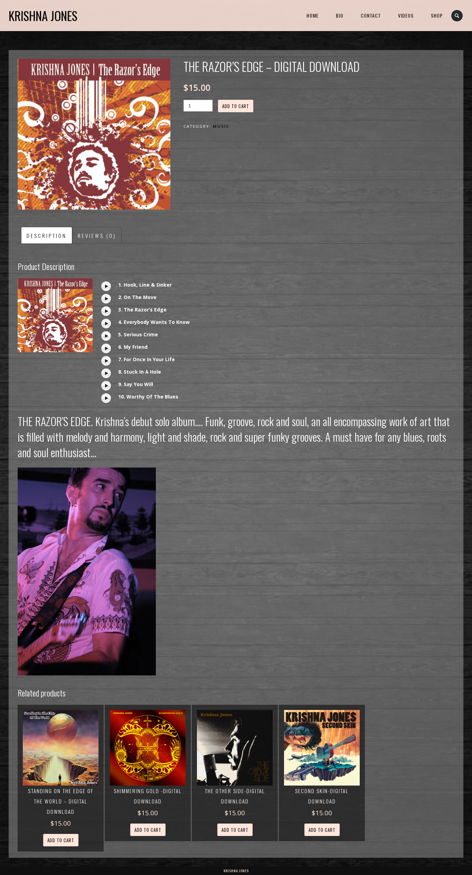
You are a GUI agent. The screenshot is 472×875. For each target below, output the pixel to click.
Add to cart (235, 106)
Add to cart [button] (60, 840)
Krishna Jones (43, 16)
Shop (437, 15)
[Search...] (457, 15)
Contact (371, 15)
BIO (339, 15)
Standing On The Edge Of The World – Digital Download (61, 801)
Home (312, 15)
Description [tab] (47, 235)
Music (221, 126)
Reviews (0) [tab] (97, 235)
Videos (406, 15)
